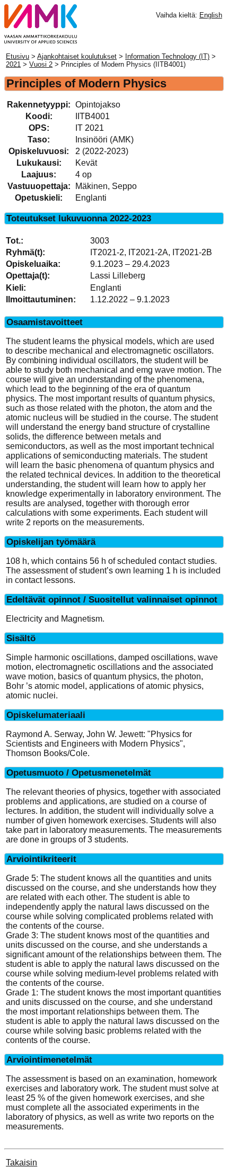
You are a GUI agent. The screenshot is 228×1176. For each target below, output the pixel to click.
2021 (13, 64)
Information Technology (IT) (167, 56)
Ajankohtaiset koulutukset (77, 56)
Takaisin (21, 1162)
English (210, 15)
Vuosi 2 (40, 64)
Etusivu (17, 56)
